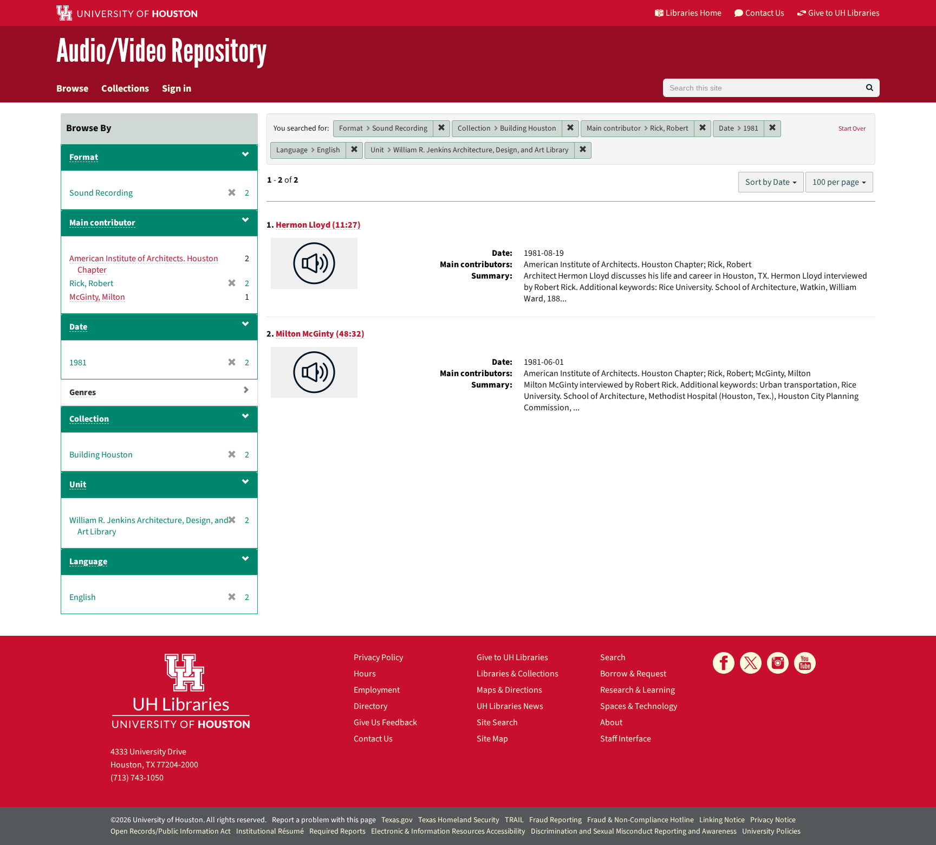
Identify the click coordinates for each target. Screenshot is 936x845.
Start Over (852, 128)
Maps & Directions (509, 690)
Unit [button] (77, 485)
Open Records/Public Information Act (170, 831)
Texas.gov (397, 820)
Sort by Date (768, 182)
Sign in (176, 88)
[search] (870, 88)
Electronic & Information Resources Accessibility (448, 831)
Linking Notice (722, 820)
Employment (377, 690)
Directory (370, 706)
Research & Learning (637, 690)
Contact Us (373, 739)
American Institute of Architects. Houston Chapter (143, 264)
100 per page (836, 182)
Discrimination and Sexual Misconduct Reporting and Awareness (634, 831)
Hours (365, 674)
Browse (72, 88)
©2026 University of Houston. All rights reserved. (188, 820)
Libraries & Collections (517, 674)
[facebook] (723, 663)
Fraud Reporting (555, 820)
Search (613, 657)
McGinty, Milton (97, 297)
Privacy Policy (378, 657)
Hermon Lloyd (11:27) (318, 225)
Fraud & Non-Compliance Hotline (640, 820)
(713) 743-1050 (137, 778)
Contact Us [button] (764, 13)
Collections (125, 88)
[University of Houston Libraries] (180, 691)
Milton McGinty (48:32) (320, 334)
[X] (751, 663)
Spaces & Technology (638, 706)
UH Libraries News (510, 706)
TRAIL (514, 820)
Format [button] (83, 157)
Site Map (492, 739)
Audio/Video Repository (161, 51)
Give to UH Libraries (512, 657)
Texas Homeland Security (458, 820)
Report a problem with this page (324, 820)
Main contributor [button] (102, 223)
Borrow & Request (633, 674)
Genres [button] (82, 392)
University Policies (771, 831)
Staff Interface (625, 739)
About (611, 722)
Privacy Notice (773, 820)
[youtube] (805, 663)
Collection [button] (89, 419)
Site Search (497, 722)
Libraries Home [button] (694, 13)
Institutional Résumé (270, 831)
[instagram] (778, 663)
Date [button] (78, 327)
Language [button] (88, 561)
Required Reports (337, 831)
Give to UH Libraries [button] (844, 13)
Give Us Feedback (385, 722)
